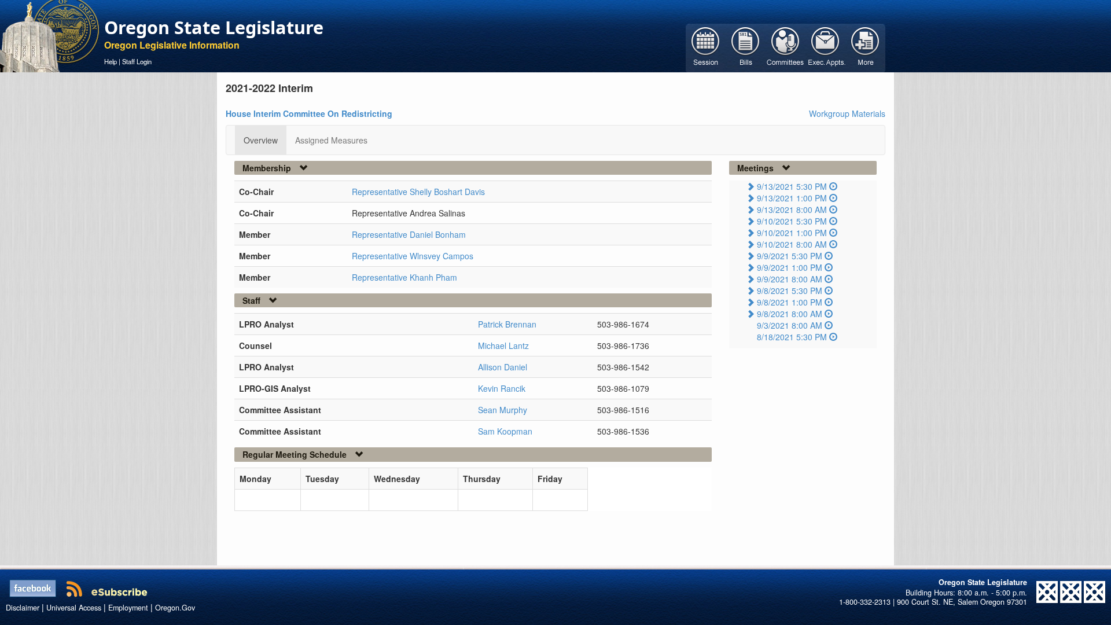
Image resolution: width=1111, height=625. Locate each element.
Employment (128, 607)
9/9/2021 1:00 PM (789, 267)
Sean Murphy (502, 410)
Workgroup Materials (847, 113)
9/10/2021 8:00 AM (792, 244)
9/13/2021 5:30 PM (792, 186)
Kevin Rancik (501, 388)
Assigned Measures (331, 140)
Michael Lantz (503, 345)
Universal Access (73, 607)
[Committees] (785, 47)
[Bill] (746, 47)
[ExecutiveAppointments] (825, 47)
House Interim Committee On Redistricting (309, 113)
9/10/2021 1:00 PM (792, 232)
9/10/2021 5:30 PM (792, 221)
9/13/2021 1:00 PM (792, 198)
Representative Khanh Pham (404, 277)
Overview (261, 140)
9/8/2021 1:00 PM (789, 302)
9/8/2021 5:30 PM (789, 290)
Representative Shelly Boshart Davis (418, 191)
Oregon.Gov (175, 607)
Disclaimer (22, 607)
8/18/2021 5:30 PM (792, 337)
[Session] (706, 47)
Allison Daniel (502, 367)
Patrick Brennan (507, 324)
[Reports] (865, 47)
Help (110, 61)
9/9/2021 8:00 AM (789, 279)
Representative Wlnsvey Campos (412, 256)
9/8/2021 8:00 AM (789, 313)
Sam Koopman (505, 431)
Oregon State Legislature (213, 27)
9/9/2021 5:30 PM (789, 256)
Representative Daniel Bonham (409, 234)
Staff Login (137, 61)
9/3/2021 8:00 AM (789, 325)
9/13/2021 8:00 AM (792, 209)
